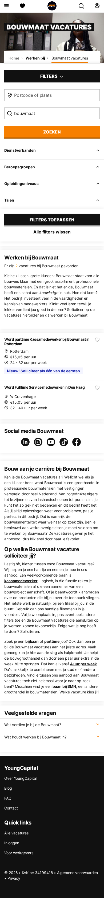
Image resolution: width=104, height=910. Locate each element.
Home (14, 58)
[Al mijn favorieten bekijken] (22, 6)
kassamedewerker (21, 580)
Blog (8, 788)
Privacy (13, 878)
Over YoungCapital (20, 778)
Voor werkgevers (18, 852)
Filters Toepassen (52, 219)
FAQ (7, 798)
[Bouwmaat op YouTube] (52, 442)
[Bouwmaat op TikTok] (64, 442)
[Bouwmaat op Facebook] (77, 442)
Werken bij (35, 58)
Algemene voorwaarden (77, 872)
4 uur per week (83, 664)
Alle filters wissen (52, 232)
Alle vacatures (16, 833)
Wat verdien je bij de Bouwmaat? (32, 724)
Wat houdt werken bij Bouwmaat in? (35, 737)
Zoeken (52, 132)
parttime (51, 641)
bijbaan (32, 641)
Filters (49, 76)
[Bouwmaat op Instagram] (39, 442)
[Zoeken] (83, 6)
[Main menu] (6, 6)
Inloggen (11, 843)
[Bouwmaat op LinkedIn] (26, 442)
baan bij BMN (64, 686)
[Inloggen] (97, 6)
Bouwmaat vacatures (69, 58)
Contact (11, 808)
